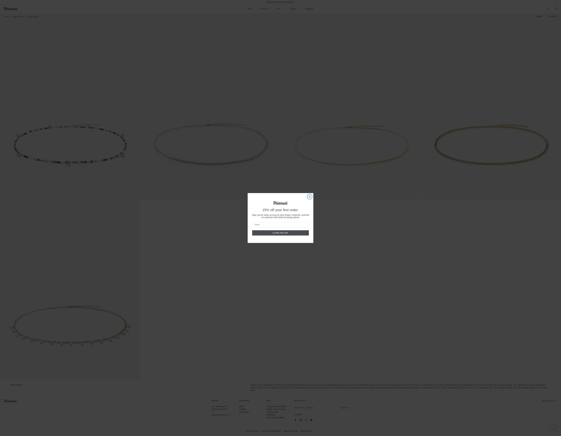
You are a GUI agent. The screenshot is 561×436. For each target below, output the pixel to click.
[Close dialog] (309, 196)
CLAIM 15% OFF (280, 233)
